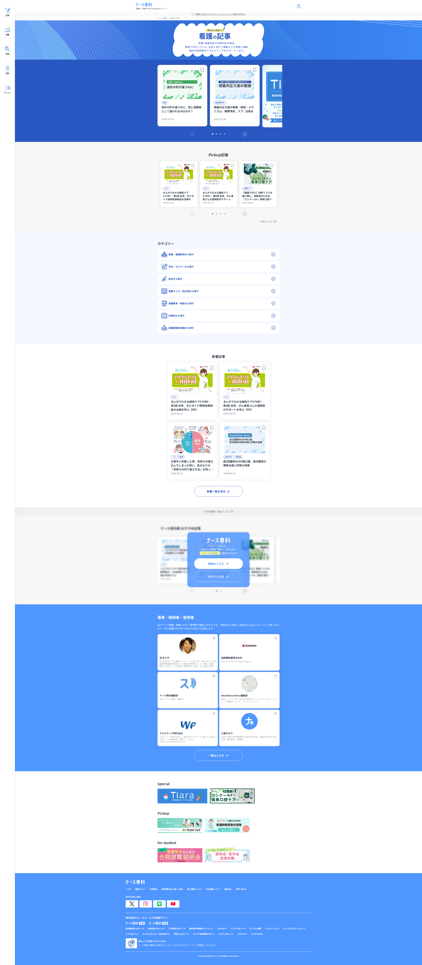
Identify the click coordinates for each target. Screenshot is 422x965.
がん (166, 188)
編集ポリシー (140, 889)
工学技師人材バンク (177, 928)
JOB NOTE (222, 928)
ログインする (216, 576)
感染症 (238, 456)
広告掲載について (213, 889)
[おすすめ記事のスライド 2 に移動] (216, 134)
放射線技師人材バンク (135, 928)
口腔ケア (247, 188)
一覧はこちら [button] (216, 755)
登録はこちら (216, 564)
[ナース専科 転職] (135, 923)
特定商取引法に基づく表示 (172, 889)
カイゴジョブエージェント (294, 928)
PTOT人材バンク (238, 928)
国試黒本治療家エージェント (201, 928)
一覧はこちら (266, 221)
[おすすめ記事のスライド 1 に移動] (212, 134)
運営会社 (228, 889)
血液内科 (228, 456)
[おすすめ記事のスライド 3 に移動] (220, 134)
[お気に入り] (214, 638)
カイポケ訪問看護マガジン (204, 934)
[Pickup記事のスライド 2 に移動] (216, 213)
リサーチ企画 (177, 456)
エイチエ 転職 (255, 928)
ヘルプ (128, 889)
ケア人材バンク (132, 934)
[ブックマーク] (202, 70)
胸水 (165, 102)
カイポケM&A (257, 934)
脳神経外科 (220, 102)
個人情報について (194, 889)
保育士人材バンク (181, 934)
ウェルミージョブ (272, 928)
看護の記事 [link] (175, 18)
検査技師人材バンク (156, 928)
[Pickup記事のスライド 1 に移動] (212, 213)
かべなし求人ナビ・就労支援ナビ (156, 934)
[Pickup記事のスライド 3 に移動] (220, 213)
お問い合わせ (241, 889)
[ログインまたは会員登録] (298, 6)
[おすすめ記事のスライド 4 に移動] (224, 134)
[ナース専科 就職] (158, 923)
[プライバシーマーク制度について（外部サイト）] (131, 943)
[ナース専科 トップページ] (135, 882)
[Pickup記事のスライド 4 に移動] (224, 213)
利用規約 (153, 889)
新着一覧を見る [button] (216, 491)
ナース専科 (162, 18)
